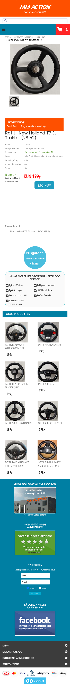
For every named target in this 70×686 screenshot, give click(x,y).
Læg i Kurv (44, 186)
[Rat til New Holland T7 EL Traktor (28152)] (35, 69)
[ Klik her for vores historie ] (35, 515)
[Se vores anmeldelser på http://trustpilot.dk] (35, 543)
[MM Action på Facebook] (35, 623)
